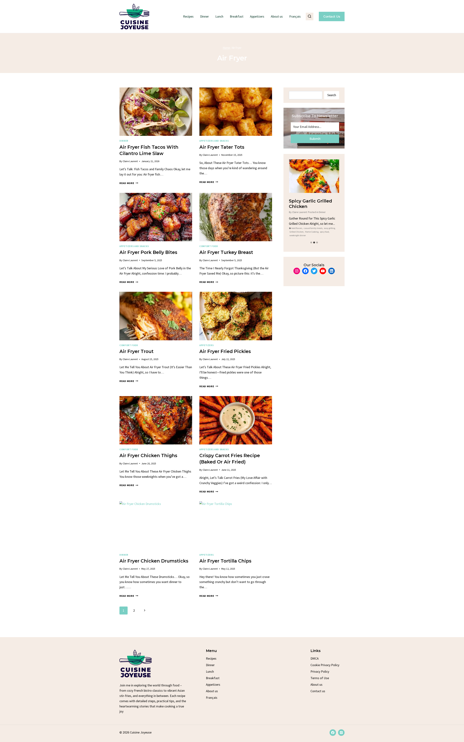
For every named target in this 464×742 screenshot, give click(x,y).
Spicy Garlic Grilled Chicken (310, 203)
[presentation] (155, 111)
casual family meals (313, 228)
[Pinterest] (341, 732)
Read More (128, 183)
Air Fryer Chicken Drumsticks (153, 561)
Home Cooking (311, 231)
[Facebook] (333, 732)
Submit (315, 139)
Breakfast (236, 16)
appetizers (206, 345)
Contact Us (331, 16)
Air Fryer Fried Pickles (225, 351)
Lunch (219, 16)
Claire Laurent (130, 161)
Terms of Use (319, 678)
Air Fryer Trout (136, 351)
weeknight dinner (297, 235)
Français (295, 16)
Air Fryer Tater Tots (221, 147)
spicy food (324, 231)
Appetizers (257, 16)
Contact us (317, 691)
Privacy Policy (319, 671)
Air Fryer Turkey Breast (226, 252)
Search (331, 95)
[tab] (311, 242)
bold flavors (297, 228)
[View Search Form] (309, 16)
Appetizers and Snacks (214, 140)
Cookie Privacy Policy (324, 665)
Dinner (204, 16)
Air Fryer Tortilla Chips (225, 561)
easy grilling (329, 228)
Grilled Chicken (296, 231)
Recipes (188, 16)
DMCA (314, 658)
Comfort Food (208, 246)
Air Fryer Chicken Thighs (148, 455)
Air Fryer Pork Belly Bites (148, 252)
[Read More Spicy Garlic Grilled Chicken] (314, 176)
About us (277, 16)
